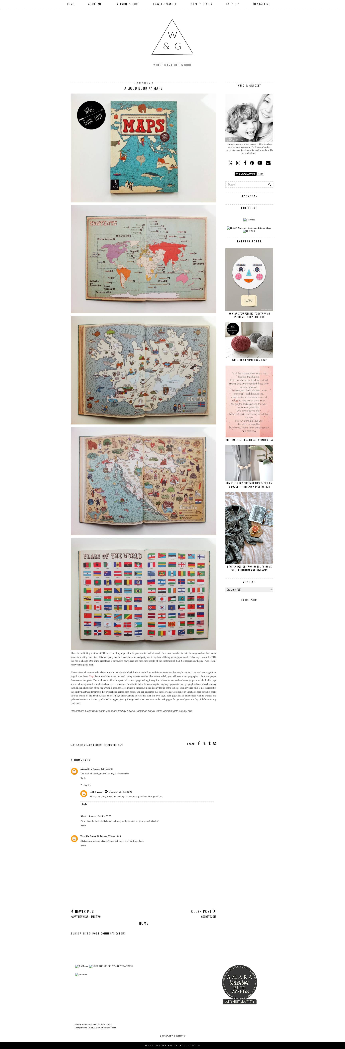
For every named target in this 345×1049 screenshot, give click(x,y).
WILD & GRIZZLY (176, 1036)
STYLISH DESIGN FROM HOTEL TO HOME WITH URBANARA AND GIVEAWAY (249, 568)
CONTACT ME (261, 4)
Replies (87, 785)
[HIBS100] (249, 231)
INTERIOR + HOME (127, 4)
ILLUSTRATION (110, 744)
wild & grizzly (96, 792)
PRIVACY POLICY (249, 599)
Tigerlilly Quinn (88, 836)
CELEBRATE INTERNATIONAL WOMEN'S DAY (249, 440)
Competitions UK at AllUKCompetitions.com (95, 1027)
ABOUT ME (95, 4)
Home (70, 4)
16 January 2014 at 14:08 (109, 836)
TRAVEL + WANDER (165, 4)
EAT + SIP (232, 4)
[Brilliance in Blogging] (111, 966)
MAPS (120, 744)
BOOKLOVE (97, 744)
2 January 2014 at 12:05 (102, 769)
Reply (83, 778)
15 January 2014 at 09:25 (99, 816)
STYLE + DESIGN (201, 4)
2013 (80, 744)
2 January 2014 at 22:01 (120, 792)
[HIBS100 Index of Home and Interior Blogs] (249, 228)
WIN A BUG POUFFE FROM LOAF (249, 360)
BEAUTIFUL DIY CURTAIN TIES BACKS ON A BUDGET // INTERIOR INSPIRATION (249, 484)
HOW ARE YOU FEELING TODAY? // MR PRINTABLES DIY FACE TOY (249, 315)
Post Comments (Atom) (109, 933)
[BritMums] (81, 966)
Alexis (83, 816)
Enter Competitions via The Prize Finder (93, 1024)
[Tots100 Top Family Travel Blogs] (152, 992)
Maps (91, 676)
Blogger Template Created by (172, 1045)
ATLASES (88, 744)
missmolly (85, 769)
